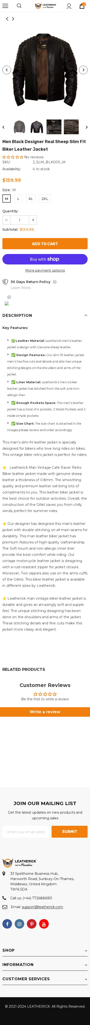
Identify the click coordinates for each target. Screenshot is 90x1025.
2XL (45, 199)
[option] (45, 70)
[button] (12, 157)
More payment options (45, 270)
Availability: (11, 169)
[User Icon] (69, 6)
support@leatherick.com (42, 907)
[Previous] (6, 70)
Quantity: (10, 211)
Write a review (45, 712)
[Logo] (45, 6)
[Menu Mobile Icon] (5, 6)
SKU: (6, 162)
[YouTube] (44, 924)
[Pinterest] (31, 924)
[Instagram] (19, 924)
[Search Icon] (24, 6)
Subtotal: (10, 229)
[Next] (83, 70)
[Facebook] (7, 924)
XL (31, 199)
